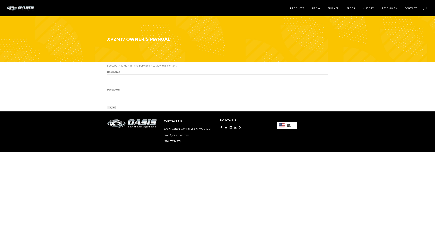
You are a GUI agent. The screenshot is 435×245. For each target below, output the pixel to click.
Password (113, 89)
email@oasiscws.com (176, 135)
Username (113, 72)
